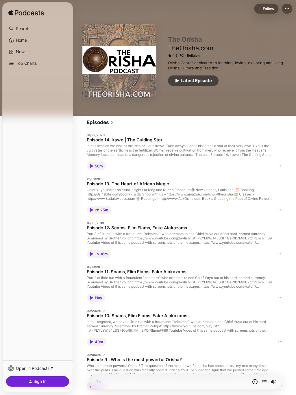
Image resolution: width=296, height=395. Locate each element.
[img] (26, 13)
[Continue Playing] (264, 382)
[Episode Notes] (254, 382)
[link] (100, 122)
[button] (37, 29)
